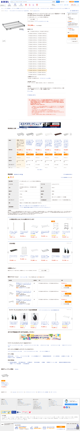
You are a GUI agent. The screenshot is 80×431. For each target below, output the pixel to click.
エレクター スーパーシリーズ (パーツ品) (31, 345)
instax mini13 (14, 392)
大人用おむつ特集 (50, 418)
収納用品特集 (56, 418)
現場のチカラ (25, 418)
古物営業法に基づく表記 (36, 406)
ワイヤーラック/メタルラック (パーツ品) (33, 8)
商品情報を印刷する (75, 10)
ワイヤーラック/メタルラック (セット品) (15, 351)
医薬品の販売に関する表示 (37, 408)
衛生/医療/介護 (19, 357)
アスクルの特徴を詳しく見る (61, 429)
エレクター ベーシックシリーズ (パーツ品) (15, 345)
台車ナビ (29, 418)
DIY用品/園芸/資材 (26, 363)
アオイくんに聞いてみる (71, 404)
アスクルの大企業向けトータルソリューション (55, 406)
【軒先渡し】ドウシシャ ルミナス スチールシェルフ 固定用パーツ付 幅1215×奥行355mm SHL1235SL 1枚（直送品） (24, 300)
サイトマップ (35, 400)
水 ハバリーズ (21, 392)
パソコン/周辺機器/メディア (36, 356)
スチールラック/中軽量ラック (45, 351)
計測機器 (43, 362)
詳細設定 (53, 1)
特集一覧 (25, 419)
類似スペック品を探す (21, 128)
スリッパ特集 (8, 418)
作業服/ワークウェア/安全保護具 (15, 363)
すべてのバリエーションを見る (45, 78)
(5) (67, 325)
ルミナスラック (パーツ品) (45, 8)
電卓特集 (17, 417)
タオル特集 (12, 418)
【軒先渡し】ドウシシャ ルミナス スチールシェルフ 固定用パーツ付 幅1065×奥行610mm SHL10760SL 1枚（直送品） (24, 292)
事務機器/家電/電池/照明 (47, 356)
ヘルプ (68, 1)
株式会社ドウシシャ (71, 22)
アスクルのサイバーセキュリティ (22, 405)
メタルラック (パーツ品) (44, 345)
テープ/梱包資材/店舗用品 (12, 362)
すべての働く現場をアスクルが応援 (37, 418)
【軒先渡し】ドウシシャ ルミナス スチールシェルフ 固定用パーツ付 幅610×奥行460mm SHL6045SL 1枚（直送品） (5, 384)
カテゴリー (2, 5)
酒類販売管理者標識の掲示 (37, 407)
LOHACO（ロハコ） (51, 400)
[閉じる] (66, 423)
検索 (58, 2)
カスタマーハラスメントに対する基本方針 (24, 404)
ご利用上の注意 (35, 405)
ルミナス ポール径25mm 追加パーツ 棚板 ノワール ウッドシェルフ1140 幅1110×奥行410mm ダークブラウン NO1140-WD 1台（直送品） (58, 143)
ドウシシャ (6, 10)
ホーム (2, 8)
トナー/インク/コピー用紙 (24, 356)
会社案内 (19, 400)
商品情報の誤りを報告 (17, 174)
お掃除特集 (75, 417)
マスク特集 (44, 418)
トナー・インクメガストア (11, 417)
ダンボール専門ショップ (18, 418)
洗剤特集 (3, 418)
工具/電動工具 (29, 362)
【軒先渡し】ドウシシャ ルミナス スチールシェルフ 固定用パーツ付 (60, 8)
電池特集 (21, 417)
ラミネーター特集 (32, 417)
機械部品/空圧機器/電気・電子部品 (65, 362)
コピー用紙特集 (4, 417)
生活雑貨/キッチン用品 (65, 356)
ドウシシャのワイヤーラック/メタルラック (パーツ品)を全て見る (19, 10)
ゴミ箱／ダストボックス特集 (69, 417)
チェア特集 (57, 417)
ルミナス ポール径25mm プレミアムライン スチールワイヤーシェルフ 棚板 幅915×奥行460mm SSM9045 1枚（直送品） (48, 143)
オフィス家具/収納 (7, 8)
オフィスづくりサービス (12, 419)
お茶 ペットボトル (54, 392)
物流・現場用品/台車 (22, 362)
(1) (25, 325)
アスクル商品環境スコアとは (66, 177)
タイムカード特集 (26, 417)
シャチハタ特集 (61, 418)
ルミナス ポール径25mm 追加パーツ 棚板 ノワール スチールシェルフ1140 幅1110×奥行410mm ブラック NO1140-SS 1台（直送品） (67, 143)
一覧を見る (16, 369)
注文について (3, 400)
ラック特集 (62, 417)
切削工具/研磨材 (37, 362)
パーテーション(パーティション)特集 (49, 417)
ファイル (16, 356)
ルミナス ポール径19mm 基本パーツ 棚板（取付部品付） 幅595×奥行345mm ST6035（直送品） (30, 142)
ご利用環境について (36, 404)
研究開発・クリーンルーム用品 (52, 362)
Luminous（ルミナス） (36, 10)
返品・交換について (4, 404)
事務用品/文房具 (10, 356)
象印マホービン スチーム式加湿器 (43, 392)
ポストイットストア (5, 419)
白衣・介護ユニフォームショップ (69, 418)
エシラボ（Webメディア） (52, 404)
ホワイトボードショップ (39, 417)
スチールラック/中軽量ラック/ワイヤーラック (18, 8)
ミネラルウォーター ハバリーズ (30, 392)
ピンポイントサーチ (20, 419)
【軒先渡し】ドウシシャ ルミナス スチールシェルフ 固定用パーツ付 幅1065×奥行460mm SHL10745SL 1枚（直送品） (24, 284)
